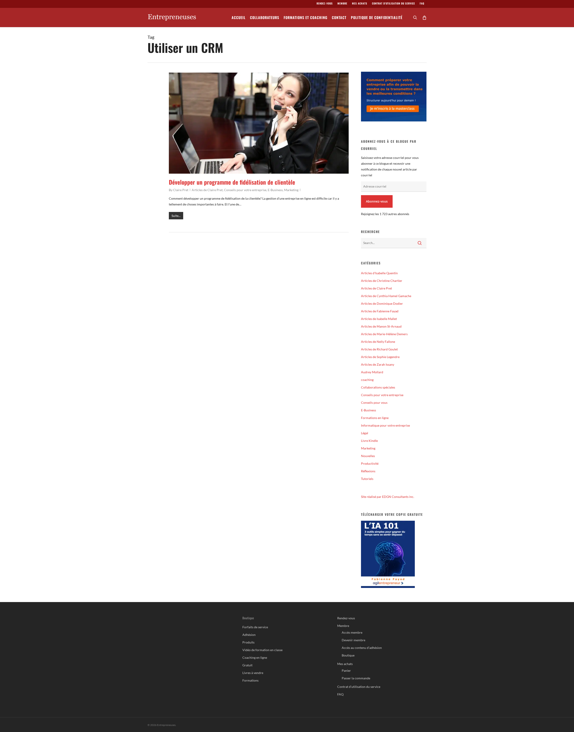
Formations (250, 680)
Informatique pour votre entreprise (385, 425)
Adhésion (249, 635)
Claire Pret (180, 190)
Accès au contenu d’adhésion (362, 648)
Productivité (369, 463)
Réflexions (368, 471)
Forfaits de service (255, 627)
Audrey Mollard (372, 372)
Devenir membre (353, 640)
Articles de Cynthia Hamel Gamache (386, 296)
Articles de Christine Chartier (381, 281)
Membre (343, 626)
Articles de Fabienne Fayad (379, 311)
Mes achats (345, 664)
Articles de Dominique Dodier (382, 303)
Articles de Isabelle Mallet (379, 319)
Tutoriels (367, 479)
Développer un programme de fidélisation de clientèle (232, 182)
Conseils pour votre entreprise (245, 190)
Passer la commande (356, 678)
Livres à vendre (252, 673)
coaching (367, 380)
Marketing (291, 190)
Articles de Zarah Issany (377, 364)
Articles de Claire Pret (207, 190)
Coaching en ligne (254, 657)
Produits (248, 642)
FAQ (340, 694)
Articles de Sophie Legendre (380, 357)
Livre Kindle (369, 441)
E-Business (275, 190)
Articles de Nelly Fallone (378, 341)
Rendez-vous (346, 618)
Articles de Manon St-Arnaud (381, 326)
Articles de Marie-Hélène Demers (384, 334)
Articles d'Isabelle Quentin (379, 273)
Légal (364, 433)
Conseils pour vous (374, 402)
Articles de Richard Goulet (379, 349)
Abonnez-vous (377, 201)
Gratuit (247, 665)
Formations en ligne (375, 418)
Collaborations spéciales (378, 387)
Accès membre (352, 632)
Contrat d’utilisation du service (358, 687)
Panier (346, 670)
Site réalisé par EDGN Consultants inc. (387, 497)
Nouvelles (368, 456)
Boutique (348, 655)
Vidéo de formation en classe (262, 650)
